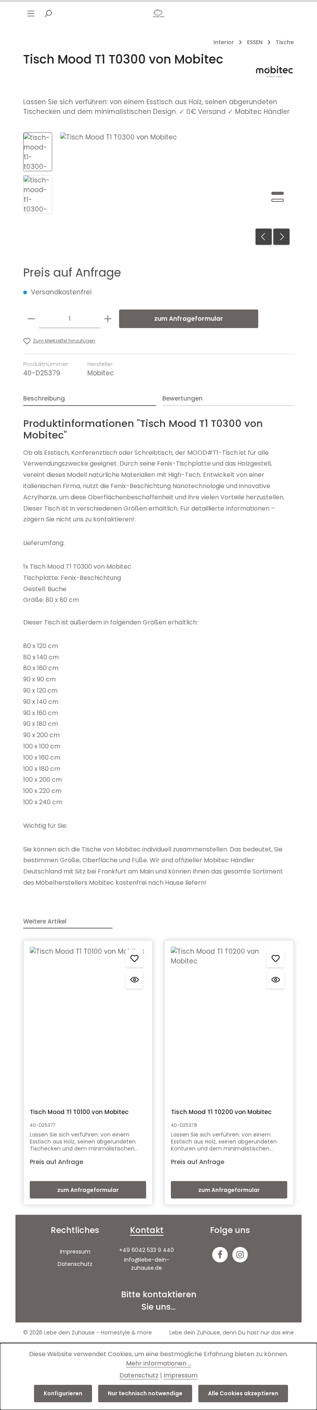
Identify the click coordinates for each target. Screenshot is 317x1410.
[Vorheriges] (264, 237)
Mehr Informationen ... (158, 1363)
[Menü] (31, 13)
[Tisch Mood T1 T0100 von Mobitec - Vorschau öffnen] (134, 980)
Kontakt (147, 1230)
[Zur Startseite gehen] (158, 14)
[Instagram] (240, 1254)
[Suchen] (48, 13)
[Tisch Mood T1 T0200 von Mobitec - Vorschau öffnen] (275, 980)
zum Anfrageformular (188, 319)
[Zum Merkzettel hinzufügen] (134, 958)
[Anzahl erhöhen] (108, 319)
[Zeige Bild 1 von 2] (277, 193)
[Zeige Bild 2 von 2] (277, 200)
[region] (158, 190)
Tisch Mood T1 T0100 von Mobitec (79, 1112)
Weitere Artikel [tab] (44, 921)
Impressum (75, 1251)
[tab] (89, 399)
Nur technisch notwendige (145, 1393)
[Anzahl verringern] (31, 319)
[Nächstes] (281, 237)
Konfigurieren (63, 1393)
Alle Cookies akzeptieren (243, 1393)
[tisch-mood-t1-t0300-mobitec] (176, 190)
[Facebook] (220, 1254)
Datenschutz (75, 1264)
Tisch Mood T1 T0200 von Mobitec (221, 1112)
